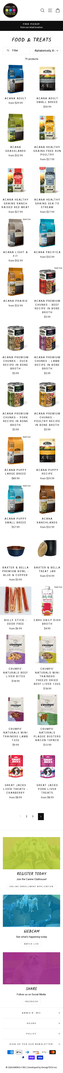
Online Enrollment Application (31, 886)
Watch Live (31, 944)
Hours (31, 1023)
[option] (31, 26)
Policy (31, 1034)
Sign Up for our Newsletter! (32, 1044)
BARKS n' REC (31, 1013)
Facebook (31, 1001)
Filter (14, 50)
